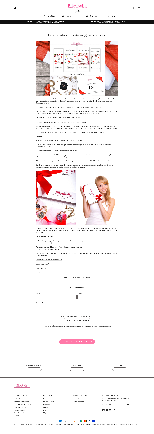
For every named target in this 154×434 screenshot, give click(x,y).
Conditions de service (90, 326)
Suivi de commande (93, 16)
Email (80, 293)
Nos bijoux (52, 16)
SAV (113, 16)
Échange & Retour (48, 401)
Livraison (16, 415)
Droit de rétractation (78, 401)
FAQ (81, 16)
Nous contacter (77, 399)
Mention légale (18, 399)
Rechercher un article (20, 413)
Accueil (42, 16)
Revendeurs (46, 404)
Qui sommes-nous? (68, 16)
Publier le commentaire (77, 320)
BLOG (106, 16)
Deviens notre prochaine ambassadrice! (49, 260)
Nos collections (41, 268)
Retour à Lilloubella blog (78, 341)
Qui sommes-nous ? (48, 399)
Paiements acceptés (19, 410)
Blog (44, 413)
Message (40, 302)
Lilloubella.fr (58, 228)
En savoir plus (34, 369)
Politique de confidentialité (72, 326)
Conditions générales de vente (22, 404)
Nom (38, 293)
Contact (38, 272)
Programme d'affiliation (20, 407)
